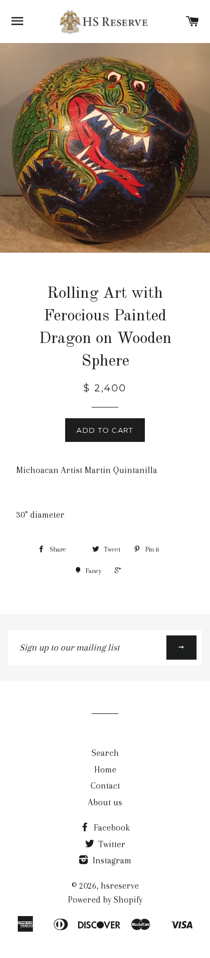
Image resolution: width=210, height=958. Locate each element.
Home (105, 769)
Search (105, 753)
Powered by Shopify (105, 900)
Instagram (110, 860)
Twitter (110, 844)
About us (105, 802)
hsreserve (120, 886)
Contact (105, 786)
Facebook (111, 828)
